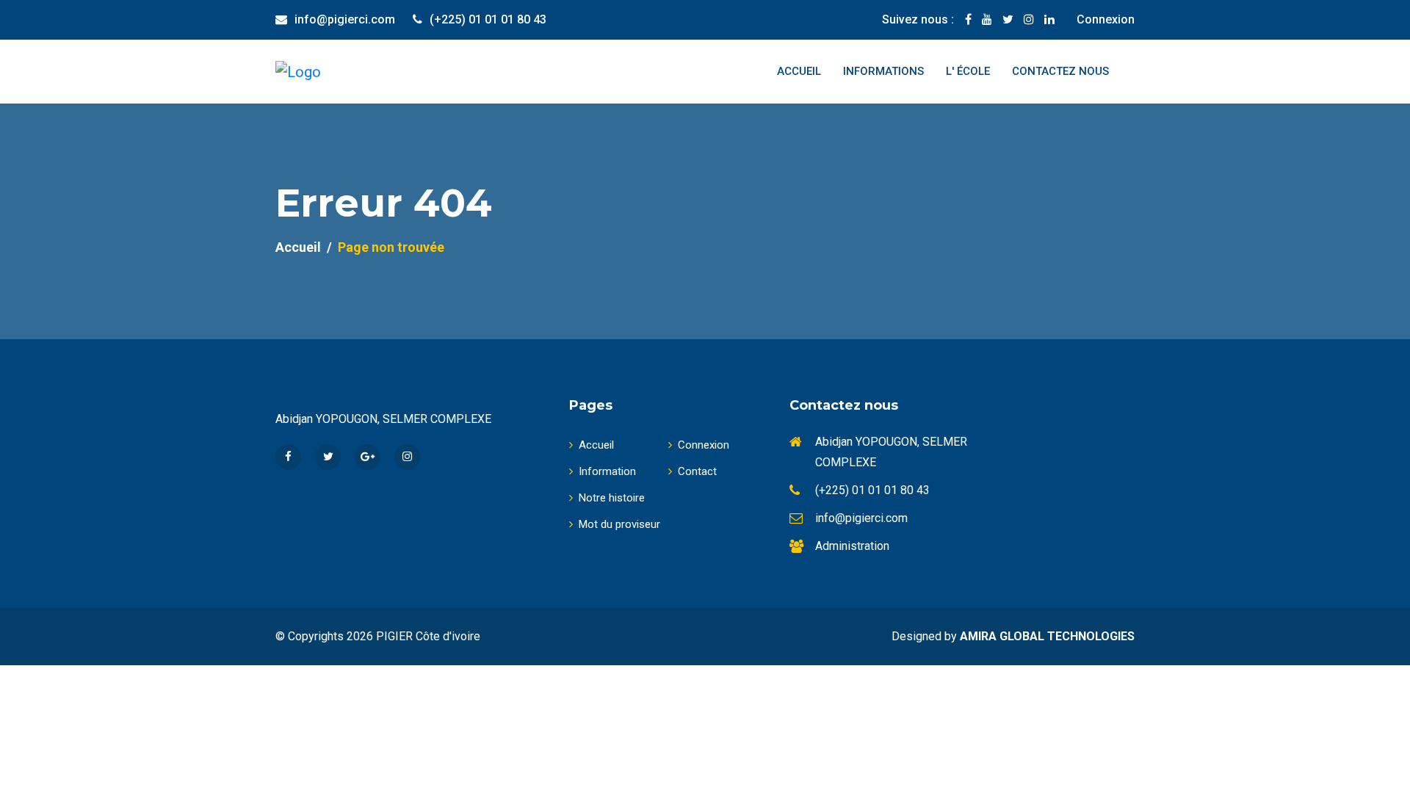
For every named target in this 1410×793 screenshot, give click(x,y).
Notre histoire (612, 497)
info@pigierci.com (344, 19)
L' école (968, 71)
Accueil (799, 71)
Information (607, 471)
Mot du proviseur (619, 524)
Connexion (1106, 19)
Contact (697, 471)
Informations (883, 71)
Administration (852, 546)
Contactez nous (1060, 71)
